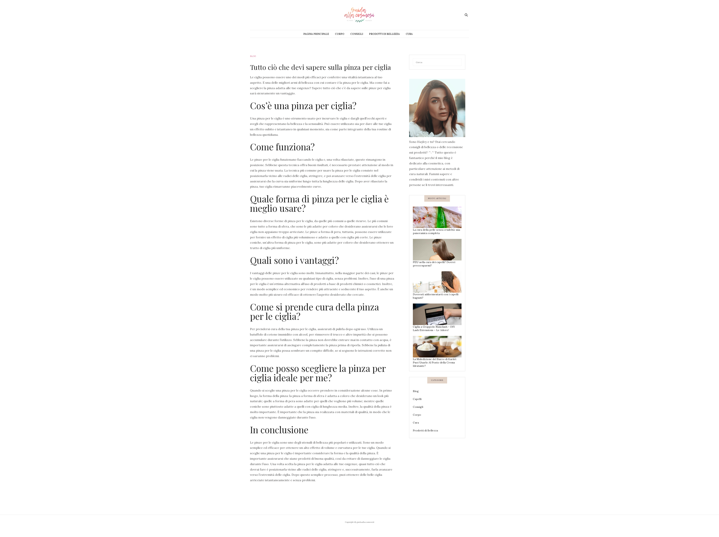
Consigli (356, 34)
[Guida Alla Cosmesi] (359, 15)
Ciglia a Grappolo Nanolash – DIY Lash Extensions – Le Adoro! (434, 328)
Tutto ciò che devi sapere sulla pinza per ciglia (320, 67)
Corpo (339, 34)
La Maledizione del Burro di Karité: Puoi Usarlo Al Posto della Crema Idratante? (435, 362)
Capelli (417, 399)
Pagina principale (316, 34)
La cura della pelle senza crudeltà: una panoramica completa (436, 231)
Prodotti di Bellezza (384, 34)
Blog (253, 56)
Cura (409, 34)
